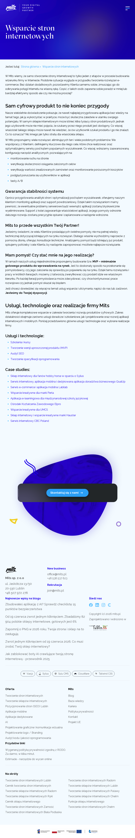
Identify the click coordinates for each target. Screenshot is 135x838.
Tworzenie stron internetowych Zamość (29, 806)
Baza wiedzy (76, 701)
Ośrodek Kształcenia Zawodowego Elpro (36, 404)
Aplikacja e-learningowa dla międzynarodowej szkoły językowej (49, 398)
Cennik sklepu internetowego (22, 801)
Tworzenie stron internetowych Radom (92, 780)
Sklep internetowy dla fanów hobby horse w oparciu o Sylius (47, 376)
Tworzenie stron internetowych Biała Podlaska (33, 812)
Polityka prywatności (81, 711)
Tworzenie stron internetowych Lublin (28, 780)
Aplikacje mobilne (16, 711)
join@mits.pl (55, 590)
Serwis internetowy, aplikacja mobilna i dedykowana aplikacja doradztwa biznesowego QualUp (68, 381)
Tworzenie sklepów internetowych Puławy (94, 791)
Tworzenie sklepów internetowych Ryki (29, 796)
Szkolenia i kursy (20, 342)
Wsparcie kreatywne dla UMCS (29, 409)
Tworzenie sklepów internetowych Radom (31, 791)
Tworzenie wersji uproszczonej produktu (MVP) (39, 347)
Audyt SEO (17, 353)
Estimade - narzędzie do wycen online (28, 759)
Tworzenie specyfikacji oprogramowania (35, 359)
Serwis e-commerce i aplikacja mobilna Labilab (39, 387)
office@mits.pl (56, 574)
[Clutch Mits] (109, 605)
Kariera (72, 706)
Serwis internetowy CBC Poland (30, 420)
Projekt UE (74, 722)
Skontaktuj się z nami (64, 492)
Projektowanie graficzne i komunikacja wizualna (34, 727)
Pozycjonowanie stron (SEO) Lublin (26, 706)
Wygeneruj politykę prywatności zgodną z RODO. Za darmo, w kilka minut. (35, 751)
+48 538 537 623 (57, 578)
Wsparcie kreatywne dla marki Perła (32, 392)
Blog (71, 695)
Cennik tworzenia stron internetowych (28, 785)
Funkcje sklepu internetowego (86, 801)
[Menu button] (127, 8)
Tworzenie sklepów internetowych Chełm (93, 796)
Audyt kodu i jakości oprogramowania (28, 738)
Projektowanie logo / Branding (23, 732)
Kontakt (73, 716)
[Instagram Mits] (103, 605)
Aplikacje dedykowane (19, 716)
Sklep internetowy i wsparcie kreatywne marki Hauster (43, 415)
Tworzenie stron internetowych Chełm (91, 806)
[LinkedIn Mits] (97, 605)
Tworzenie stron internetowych (24, 695)
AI (6, 722)
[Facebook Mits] (91, 605)
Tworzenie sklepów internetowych (26, 701)
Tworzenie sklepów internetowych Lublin (93, 785)
